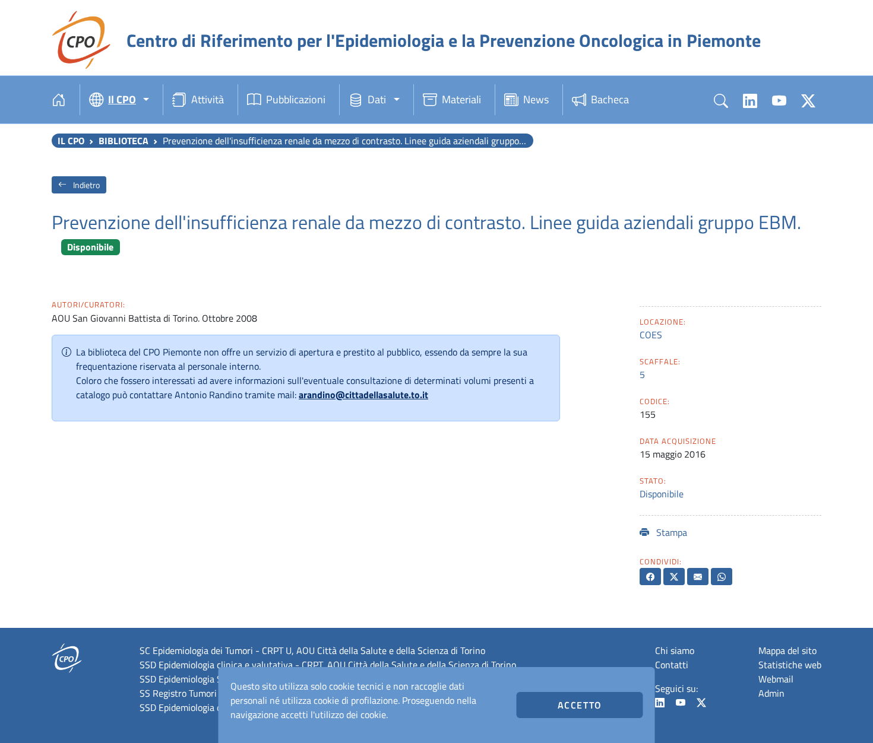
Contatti (671, 665)
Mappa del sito (787, 650)
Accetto (580, 705)
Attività (207, 99)
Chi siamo (674, 650)
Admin (771, 693)
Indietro (85, 185)
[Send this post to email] (697, 576)
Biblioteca (123, 141)
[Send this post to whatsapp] (721, 576)
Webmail (775, 679)
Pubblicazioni (295, 99)
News (536, 99)
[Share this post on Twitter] (674, 576)
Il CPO (71, 141)
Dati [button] (377, 99)
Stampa (670, 532)
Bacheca (610, 99)
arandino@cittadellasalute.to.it (363, 395)
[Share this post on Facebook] (650, 576)
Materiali (461, 99)
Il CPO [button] (122, 99)
